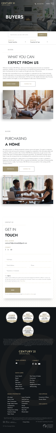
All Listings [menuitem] (10, 397)
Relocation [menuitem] (17, 382)
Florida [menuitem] (23, 405)
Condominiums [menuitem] (11, 405)
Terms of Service (31, 294)
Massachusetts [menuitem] (25, 408)
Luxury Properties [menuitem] (26, 397)
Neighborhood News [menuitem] (35, 384)
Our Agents (43, 404)
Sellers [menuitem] (17, 380)
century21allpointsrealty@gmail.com (16, 243)
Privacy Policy (22, 281)
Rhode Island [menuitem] (25, 412)
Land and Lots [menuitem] (25, 399)
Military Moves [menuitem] (18, 386)
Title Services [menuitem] (18, 384)
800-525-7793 (40, 4)
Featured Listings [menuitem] (11, 412)
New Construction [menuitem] (11, 401)
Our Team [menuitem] (32, 380)
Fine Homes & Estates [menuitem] (35, 376)
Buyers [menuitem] (17, 378)
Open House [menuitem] (10, 414)
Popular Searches (12, 42)
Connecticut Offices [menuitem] (44, 397)
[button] (42, 34)
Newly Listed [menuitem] (10, 399)
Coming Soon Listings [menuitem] (12, 410)
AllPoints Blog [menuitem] (33, 386)
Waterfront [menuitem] (10, 408)
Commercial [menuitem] (33, 378)
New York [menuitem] (24, 410)
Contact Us (27, 84)
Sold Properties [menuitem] (25, 401)
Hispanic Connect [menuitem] (19, 388)
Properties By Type (35, 42)
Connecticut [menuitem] (24, 403)
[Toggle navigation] (52, 3)
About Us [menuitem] (32, 382)
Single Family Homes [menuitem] (12, 403)
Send (12, 290)
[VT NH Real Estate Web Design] (48, 426)
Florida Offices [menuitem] (42, 399)
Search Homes (10, 84)
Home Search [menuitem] (18, 376)
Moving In (10, 169)
